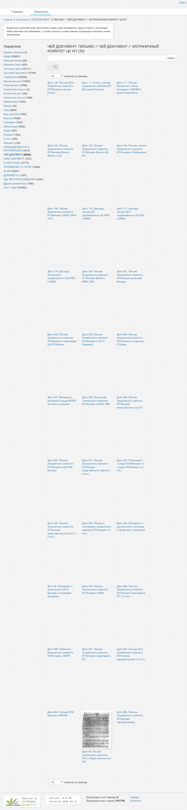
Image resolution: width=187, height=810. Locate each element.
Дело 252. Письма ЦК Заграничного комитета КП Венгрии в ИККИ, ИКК (96, 400)
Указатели (41, 12)
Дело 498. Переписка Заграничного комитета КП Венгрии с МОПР (60, 652)
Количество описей (14, 89)
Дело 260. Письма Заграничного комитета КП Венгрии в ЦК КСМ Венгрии (60, 465)
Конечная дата (12, 85)
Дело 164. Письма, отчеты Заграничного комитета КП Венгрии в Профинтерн (131, 149)
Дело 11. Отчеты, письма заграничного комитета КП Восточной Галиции (96, 86)
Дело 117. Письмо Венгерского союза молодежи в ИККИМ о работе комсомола (129, 87)
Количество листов (14, 97)
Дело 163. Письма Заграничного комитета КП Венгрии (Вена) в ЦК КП (95, 150)
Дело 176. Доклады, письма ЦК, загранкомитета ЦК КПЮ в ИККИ (96, 213)
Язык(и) (8, 105)
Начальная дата (13, 81)
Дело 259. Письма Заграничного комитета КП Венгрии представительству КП (129, 402)
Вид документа (12, 114)
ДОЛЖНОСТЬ (11, 175)
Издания (8, 143)
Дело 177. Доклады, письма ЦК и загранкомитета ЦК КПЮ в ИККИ (130, 213)
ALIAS (7, 171)
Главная (16, 12)
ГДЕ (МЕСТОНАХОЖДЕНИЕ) (20, 179)
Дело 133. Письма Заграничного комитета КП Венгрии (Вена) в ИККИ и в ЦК (60, 150)
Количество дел (13, 93)
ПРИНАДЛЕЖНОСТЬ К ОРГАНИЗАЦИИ (16, 148)
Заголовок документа (15, 72)
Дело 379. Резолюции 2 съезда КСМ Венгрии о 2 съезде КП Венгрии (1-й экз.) (130, 465)
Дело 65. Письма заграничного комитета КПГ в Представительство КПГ (96, 756)
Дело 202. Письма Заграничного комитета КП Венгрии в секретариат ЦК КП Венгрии (62, 339)
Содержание (10, 77)
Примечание (10, 101)
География (9, 122)
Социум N (9, 134)
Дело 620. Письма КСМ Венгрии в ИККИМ (60, 713)
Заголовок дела (12, 68)
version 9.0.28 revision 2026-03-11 (63, 800)
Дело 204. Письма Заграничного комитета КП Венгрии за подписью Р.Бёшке (130, 339)
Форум (7, 130)
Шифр (7, 56)
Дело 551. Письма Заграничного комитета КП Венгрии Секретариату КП (96, 654)
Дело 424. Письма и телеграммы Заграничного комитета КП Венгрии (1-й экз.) (96, 528)
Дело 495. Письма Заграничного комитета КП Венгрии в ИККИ (95, 589)
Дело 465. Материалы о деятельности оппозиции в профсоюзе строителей (131, 526)
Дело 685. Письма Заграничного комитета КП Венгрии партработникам (129, 717)
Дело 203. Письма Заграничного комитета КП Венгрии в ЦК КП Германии (95, 339)
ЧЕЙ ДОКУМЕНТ (40, 19)
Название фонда (13, 60)
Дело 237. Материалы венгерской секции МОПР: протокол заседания (62, 400)
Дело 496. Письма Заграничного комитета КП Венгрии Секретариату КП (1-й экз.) (131, 591)
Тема (6, 110)
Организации (11, 126)
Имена (7, 118)
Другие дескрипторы (15, 183)
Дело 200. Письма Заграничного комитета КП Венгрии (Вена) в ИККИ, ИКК (95, 276)
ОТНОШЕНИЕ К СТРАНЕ (18, 166)
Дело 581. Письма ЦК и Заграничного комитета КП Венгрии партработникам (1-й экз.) (131, 654)
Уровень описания (14, 52)
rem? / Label (10, 187)
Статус (7, 138)
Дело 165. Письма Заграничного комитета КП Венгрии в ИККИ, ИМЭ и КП (61, 213)
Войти (183, 2)
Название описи (12, 64)
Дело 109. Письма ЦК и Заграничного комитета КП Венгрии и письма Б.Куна (60, 87)
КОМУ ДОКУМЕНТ (14, 158)
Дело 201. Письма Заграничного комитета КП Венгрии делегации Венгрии (129, 276)
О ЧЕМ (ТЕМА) (12, 162)
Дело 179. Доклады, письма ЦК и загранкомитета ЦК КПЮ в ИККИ (61, 276)
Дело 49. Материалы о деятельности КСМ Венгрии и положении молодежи (59, 591)
